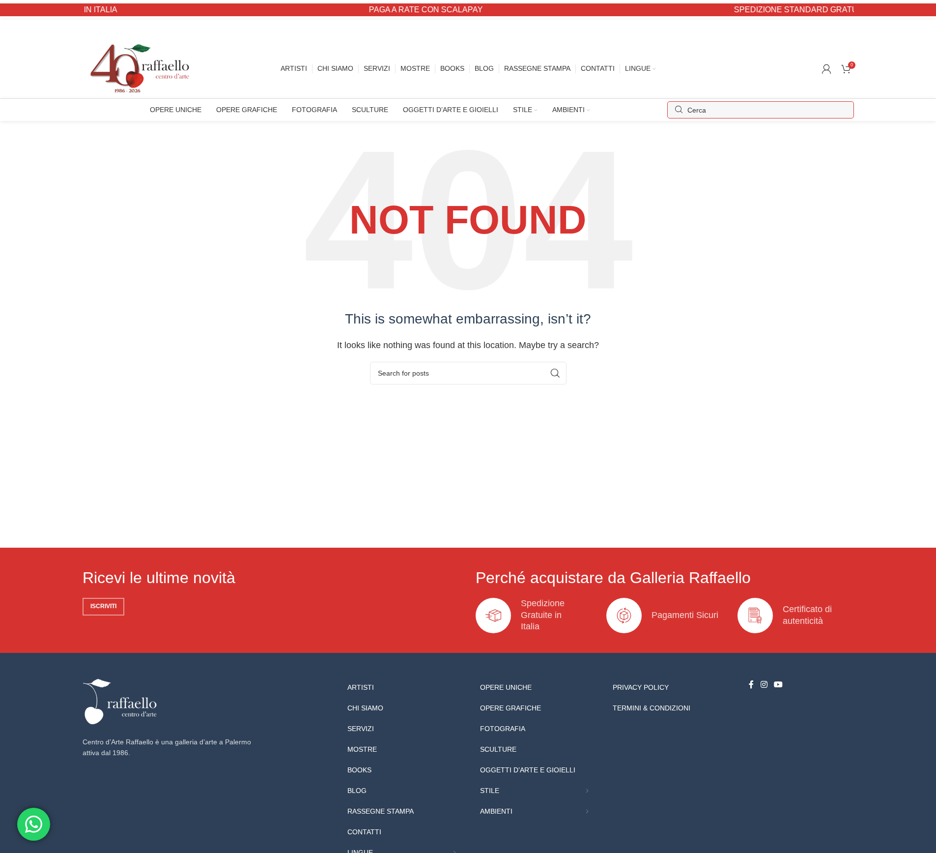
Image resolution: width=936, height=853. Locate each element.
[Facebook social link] (751, 685)
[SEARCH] (555, 373)
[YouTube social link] (778, 685)
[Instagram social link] (763, 685)
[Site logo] (142, 68)
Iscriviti (103, 606)
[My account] (826, 69)
